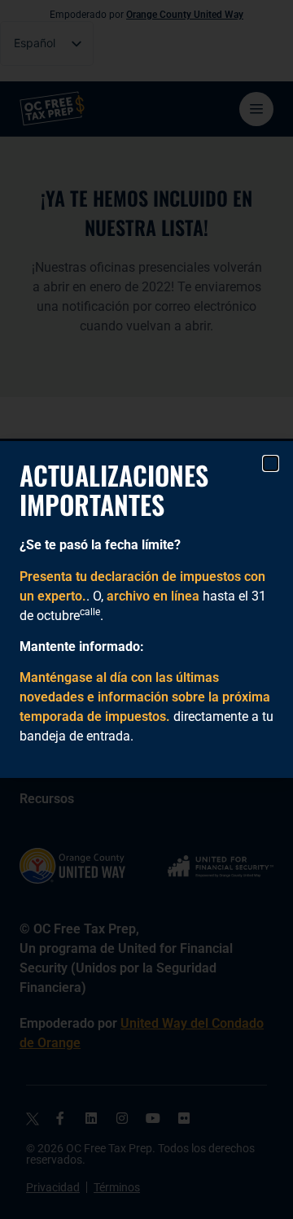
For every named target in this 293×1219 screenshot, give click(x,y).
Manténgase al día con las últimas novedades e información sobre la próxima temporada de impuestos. (145, 697)
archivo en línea (153, 596)
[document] (146, 609)
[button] (271, 463)
